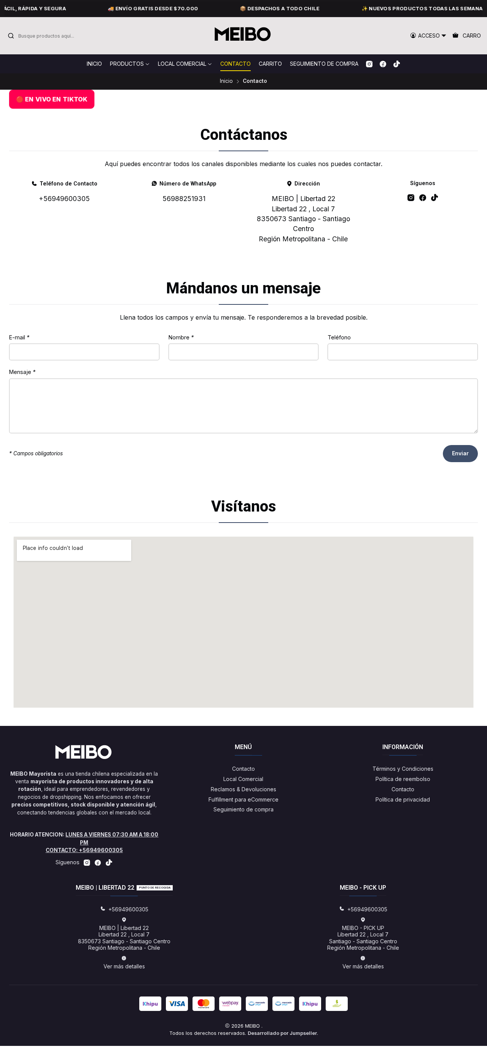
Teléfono (339, 337)
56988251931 (183, 199)
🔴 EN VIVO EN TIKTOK (52, 99)
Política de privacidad (403, 799)
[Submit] (11, 35)
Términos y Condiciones (402, 768)
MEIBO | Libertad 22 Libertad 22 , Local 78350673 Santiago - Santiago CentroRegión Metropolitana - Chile (303, 219)
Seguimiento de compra (243, 809)
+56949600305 (64, 199)
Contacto (243, 768)
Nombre (181, 337)
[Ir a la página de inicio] (243, 35)
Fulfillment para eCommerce (243, 799)
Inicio (226, 81)
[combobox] (46, 35)
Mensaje (22, 372)
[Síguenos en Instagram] (369, 63)
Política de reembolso (403, 779)
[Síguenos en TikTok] (397, 63)
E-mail (19, 337)
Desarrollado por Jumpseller (282, 1033)
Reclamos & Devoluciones (243, 789)
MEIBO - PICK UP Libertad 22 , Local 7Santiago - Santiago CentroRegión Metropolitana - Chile (363, 938)
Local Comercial (243, 779)
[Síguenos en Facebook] (383, 63)
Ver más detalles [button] (124, 966)
